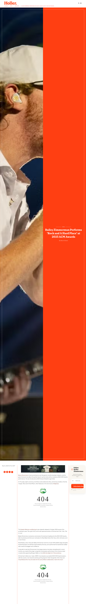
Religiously (56, 483)
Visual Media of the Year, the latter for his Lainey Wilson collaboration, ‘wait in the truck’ (40, 559)
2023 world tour (51, 553)
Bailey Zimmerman (23, 475)
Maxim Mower (64, 240)
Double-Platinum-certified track (29, 529)
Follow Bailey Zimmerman (78, 486)
